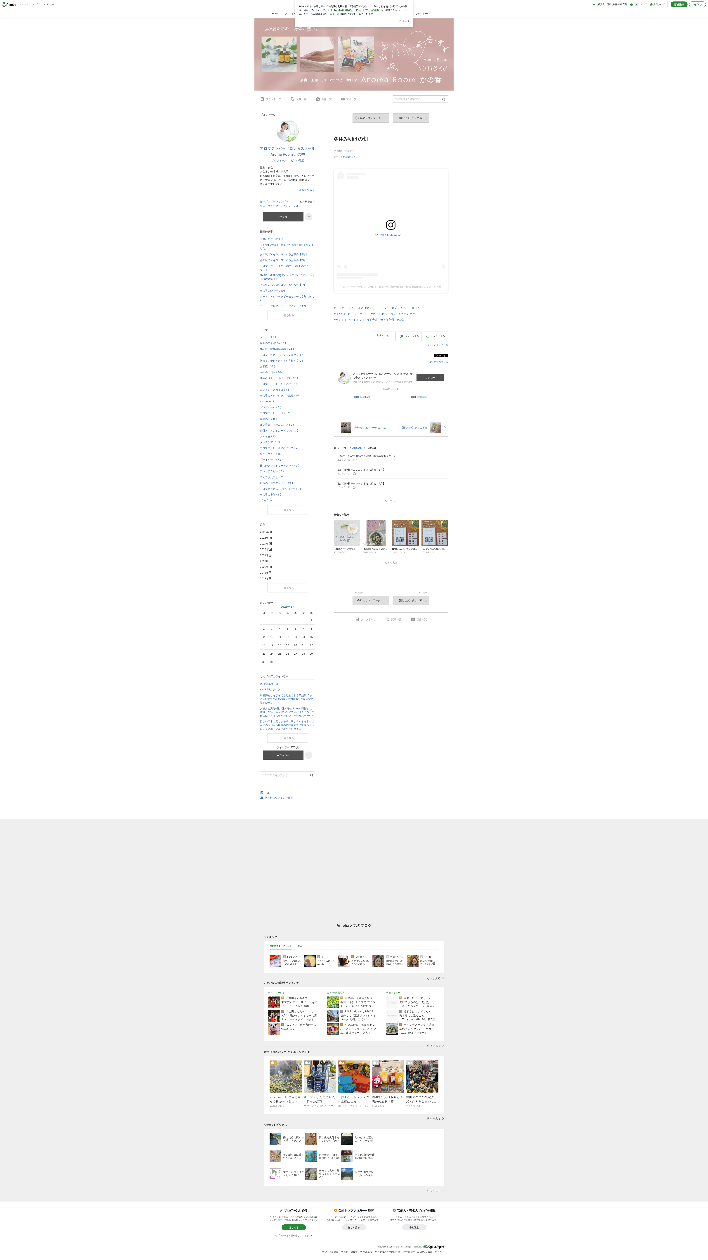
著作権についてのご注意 (279, 797)
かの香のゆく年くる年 (273, 290)
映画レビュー (393, 992)
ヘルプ (441, 1251)
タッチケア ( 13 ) (270, 442)
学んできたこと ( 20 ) (272, 477)
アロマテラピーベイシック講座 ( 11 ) (281, 354)
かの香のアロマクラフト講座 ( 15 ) (280, 395)
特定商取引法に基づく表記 (418, 1251)
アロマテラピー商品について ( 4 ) (279, 448)
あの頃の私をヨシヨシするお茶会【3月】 (284, 254)
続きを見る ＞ (307, 189)
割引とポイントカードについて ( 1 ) (280, 430)
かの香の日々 (349, 156)
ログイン (697, 4)
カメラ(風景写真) (336, 992)
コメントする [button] (412, 336)
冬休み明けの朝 (351, 139)
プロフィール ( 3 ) (270, 407)
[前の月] (274, 607)
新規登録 (679, 4)
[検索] (443, 99)
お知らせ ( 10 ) (268, 436)
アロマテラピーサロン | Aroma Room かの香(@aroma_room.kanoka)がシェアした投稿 (391, 286)
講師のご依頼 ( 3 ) (270, 418)
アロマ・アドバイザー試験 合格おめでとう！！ (284, 267)
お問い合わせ (350, 1251)
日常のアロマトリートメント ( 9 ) (279, 465)
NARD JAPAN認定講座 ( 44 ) (277, 349)
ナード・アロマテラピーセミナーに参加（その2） (287, 298)
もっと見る (390, 500)
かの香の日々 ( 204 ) (272, 372)
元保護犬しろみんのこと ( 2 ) (277, 424)
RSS (267, 792)
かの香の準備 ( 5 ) (270, 494)
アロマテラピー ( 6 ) (272, 471)
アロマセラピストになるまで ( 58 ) (280, 488)
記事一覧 (301, 99)
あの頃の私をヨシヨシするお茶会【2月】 (284, 260)
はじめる (294, 1227)
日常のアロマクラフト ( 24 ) (276, 482)
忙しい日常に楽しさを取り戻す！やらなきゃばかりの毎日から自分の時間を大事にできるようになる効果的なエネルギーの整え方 (287, 725)
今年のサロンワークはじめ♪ (373, 117)
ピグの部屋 (297, 160)
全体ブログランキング (273, 201)
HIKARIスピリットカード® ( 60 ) (279, 378)
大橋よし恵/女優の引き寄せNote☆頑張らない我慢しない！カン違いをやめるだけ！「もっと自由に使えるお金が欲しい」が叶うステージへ (287, 712)
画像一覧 (326, 99)
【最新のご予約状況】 (273, 238)
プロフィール (422, 13)
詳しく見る (354, 1227)
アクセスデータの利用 (389, 1251)
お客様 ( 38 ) (267, 366)
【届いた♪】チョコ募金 (411, 117)
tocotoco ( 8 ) (268, 401)
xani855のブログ (270, 689)
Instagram (422, 397)
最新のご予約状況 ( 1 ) (273, 343)
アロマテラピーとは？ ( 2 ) (275, 413)
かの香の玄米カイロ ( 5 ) (274, 389)
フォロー (430, 377)
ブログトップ (273, 99)
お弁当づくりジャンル (281, 945)
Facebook (365, 397)
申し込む (414, 1227)
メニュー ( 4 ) (268, 337)
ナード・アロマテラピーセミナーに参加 (283, 305)
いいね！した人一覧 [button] (438, 345)
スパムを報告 (331, 1251)
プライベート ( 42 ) (271, 459)
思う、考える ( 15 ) (271, 453)
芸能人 (298, 945)
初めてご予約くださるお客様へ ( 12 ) (281, 360)
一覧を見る (287, 315)
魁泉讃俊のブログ (270, 683)
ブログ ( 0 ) (266, 500)
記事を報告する (440, 361)
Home (275, 13)
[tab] (281, 945)
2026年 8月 (288, 606)
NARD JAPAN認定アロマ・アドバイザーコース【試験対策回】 (287, 277)
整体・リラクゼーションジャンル (279, 205)
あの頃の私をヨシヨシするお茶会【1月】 (284, 284)
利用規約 (367, 1251)
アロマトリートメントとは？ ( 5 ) (279, 383)
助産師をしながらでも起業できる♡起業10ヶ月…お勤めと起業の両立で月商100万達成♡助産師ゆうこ (286, 699)
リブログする (438, 336)
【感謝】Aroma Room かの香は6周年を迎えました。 (287, 246)
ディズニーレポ (276, 992)
